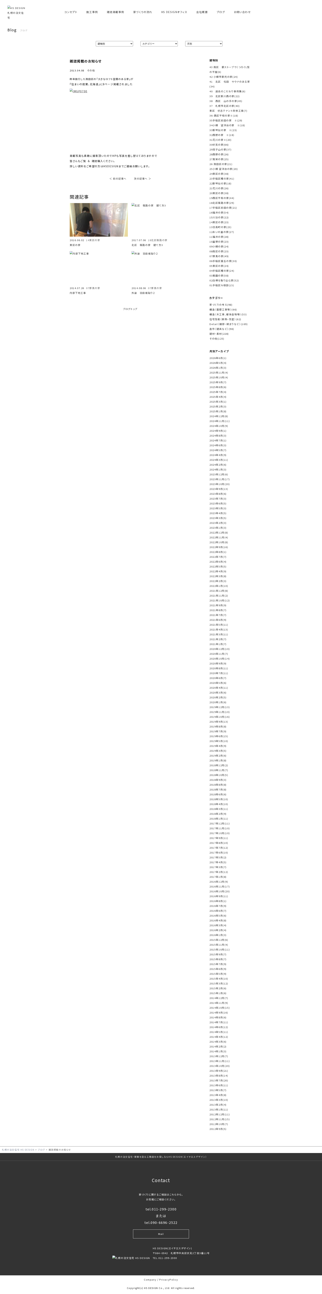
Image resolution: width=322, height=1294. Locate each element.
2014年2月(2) (218, 1046)
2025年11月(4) (218, 372)
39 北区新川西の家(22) (224, 96)
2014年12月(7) (218, 998)
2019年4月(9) (218, 746)
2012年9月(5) (218, 1129)
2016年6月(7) (218, 910)
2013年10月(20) (219, 1066)
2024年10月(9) (218, 426)
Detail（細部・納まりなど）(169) (228, 324)
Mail (161, 1234)
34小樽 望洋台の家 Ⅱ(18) (227, 125)
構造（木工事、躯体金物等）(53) (228, 314)
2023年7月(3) (218, 498)
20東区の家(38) (219, 193)
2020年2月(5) (218, 697)
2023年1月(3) (218, 527)
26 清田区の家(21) (220, 164)
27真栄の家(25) (219, 159)
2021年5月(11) (218, 624)
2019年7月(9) (218, 731)
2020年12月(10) (219, 649)
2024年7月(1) (218, 440)
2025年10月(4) (218, 377)
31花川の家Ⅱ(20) (220, 140)
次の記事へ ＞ (142, 178)
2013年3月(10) (218, 1100)
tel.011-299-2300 (161, 1209)
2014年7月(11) (218, 1022)
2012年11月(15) (219, 1119)
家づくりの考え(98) (221, 304)
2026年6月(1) (218, 358)
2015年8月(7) (218, 959)
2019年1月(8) (218, 760)
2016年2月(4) (218, 930)
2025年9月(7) (218, 382)
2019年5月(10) (218, 741)
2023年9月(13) (218, 489)
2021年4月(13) (218, 629)
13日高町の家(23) (220, 227)
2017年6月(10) (218, 852)
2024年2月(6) (218, 464)
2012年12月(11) (219, 1114)
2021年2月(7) (218, 639)
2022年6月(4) (218, 561)
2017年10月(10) (219, 833)
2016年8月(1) (218, 901)
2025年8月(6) (218, 387)
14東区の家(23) (219, 222)
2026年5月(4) (218, 363)
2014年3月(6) (218, 1041)
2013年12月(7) (218, 1056)
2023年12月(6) (218, 474)
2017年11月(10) (219, 828)
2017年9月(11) (218, 838)
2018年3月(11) (218, 809)
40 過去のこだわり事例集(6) (227, 91)
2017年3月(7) (218, 867)
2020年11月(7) (218, 653)
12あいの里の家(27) (221, 232)
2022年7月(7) (218, 557)
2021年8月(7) (218, 610)
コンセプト (71, 12)
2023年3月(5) (218, 518)
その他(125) (216, 338)
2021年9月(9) (218, 605)
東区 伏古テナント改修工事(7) (228, 110)
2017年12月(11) (219, 823)
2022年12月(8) (218, 532)
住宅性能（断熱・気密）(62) (225, 319)
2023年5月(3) (218, 508)
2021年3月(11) (218, 634)
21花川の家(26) (219, 188)
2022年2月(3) (218, 581)
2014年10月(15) (219, 1007)
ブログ (221, 12)
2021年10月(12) (219, 600)
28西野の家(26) (219, 154)
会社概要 (202, 12)
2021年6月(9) (218, 620)
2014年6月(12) (218, 1027)
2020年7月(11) (218, 673)
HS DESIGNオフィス (174, 12)
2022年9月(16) (218, 547)
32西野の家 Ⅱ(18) (221, 135)
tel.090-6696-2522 (161, 1222)
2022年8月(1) (218, 552)
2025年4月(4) (218, 397)
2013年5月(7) (218, 1090)
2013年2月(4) (218, 1104)
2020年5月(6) (218, 683)
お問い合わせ (242, 12)
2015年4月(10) (218, 978)
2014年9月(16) (218, 1012)
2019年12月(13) (219, 707)
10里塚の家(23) (219, 241)
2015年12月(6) (218, 940)
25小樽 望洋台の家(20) (223, 169)
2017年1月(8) (218, 877)
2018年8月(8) (218, 784)
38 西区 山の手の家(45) (225, 101)
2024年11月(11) (219, 421)
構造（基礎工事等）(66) (223, 309)
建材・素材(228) (219, 333)
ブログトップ (130, 309)
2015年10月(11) (219, 949)
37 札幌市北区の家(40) (224, 106)
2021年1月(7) (218, 644)
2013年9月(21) (218, 1070)
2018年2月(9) (218, 813)
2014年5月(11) (218, 1032)
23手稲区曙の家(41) (221, 178)
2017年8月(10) (218, 843)
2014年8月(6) (218, 1017)
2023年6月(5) (218, 503)
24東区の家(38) (219, 173)
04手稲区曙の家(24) (221, 270)
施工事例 (92, 12)
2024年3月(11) (218, 460)
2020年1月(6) (218, 702)
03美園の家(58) (219, 275)
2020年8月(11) (218, 668)
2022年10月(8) (218, 542)
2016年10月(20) (219, 891)
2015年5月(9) (218, 973)
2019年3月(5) (218, 750)
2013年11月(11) (219, 1061)
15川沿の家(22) (219, 217)
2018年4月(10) (218, 804)
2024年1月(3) (218, 469)
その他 (91, 70)
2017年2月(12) (218, 872)
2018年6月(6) (218, 794)
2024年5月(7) (218, 450)
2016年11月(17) (219, 886)
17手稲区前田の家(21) (223, 207)
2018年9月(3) (218, 780)
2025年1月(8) (218, 411)
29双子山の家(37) (220, 149)
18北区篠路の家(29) (221, 203)
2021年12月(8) (218, 590)
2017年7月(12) (218, 847)
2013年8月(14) (218, 1075)
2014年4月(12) (218, 1037)
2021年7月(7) (218, 615)
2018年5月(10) (218, 799)
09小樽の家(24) (219, 246)
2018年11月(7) (218, 770)
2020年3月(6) (218, 692)
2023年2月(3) (218, 523)
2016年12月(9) (218, 881)
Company (150, 1279)
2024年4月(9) (218, 455)
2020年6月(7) (218, 678)
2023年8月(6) (218, 493)
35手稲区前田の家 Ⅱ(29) (225, 120)
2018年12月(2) (218, 765)
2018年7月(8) (218, 789)
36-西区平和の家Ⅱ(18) (223, 115)
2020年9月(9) (218, 663)
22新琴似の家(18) (220, 183)
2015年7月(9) (218, 964)
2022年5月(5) (218, 566)
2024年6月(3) (218, 445)
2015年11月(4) (218, 944)
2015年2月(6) (218, 988)
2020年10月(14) (219, 658)
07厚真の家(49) (219, 256)
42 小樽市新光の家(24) (223, 77)
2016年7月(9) (218, 906)
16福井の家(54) (219, 212)
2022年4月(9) (218, 571)
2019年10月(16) (219, 717)
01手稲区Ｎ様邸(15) (221, 285)
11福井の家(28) (219, 237)
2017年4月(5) (218, 862)
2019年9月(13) (218, 721)
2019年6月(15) (218, 736)
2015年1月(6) (218, 993)
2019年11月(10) (219, 712)
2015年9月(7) (218, 954)
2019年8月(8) (218, 726)
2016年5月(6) (218, 915)
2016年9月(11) (218, 896)
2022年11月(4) (218, 537)
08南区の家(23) (219, 251)
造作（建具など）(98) (221, 329)
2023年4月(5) (218, 513)
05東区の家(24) (219, 266)
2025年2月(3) (218, 406)
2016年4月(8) (218, 920)
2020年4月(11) (218, 687)
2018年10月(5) (218, 775)
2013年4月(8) (218, 1095)
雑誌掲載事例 (115, 12)
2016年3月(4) (218, 925)
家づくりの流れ (142, 12)
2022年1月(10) (218, 586)
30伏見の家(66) (219, 144)
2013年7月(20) (218, 1080)
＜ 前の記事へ (118, 178)
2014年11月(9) (218, 1003)
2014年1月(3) (218, 1051)
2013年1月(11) (218, 1109)
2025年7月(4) (218, 392)
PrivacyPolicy (168, 1279)
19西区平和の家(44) (221, 198)
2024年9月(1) (218, 430)
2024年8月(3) (218, 435)
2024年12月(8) (218, 416)
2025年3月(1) (218, 401)
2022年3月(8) (218, 576)
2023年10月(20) (219, 484)
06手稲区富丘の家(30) (223, 261)
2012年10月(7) (218, 1124)
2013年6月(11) (218, 1085)
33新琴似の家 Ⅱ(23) (223, 130)
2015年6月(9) (218, 969)
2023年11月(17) (219, 479)
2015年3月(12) (218, 983)
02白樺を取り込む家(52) (224, 280)
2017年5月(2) (218, 857)
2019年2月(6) (218, 755)
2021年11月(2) (218, 595)
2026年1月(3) (218, 367)
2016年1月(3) (218, 935)
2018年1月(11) (218, 818)
